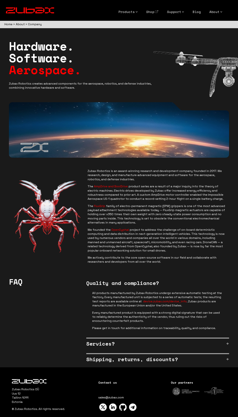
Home (8, 24)
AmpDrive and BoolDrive (111, 186)
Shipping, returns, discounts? (132, 359)
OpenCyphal (120, 230)
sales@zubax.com (111, 397)
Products (126, 11)
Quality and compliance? (122, 283)
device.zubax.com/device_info (165, 301)
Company (35, 24)
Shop (150, 11)
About (214, 11)
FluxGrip (99, 206)
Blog (197, 11)
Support (174, 11)
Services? (100, 343)
